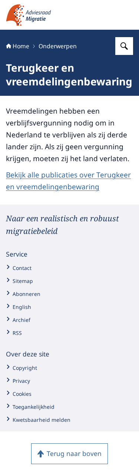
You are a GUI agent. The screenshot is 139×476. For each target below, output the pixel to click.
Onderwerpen (58, 46)
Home (21, 46)
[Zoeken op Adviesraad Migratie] (124, 46)
